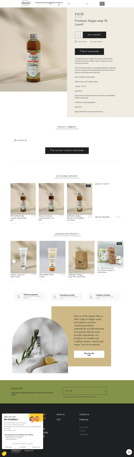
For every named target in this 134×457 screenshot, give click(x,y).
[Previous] (14, 261)
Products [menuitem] (48, 3)
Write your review (90, 51)
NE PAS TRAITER (102, 217)
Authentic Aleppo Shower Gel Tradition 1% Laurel (75, 218)
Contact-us (84, 414)
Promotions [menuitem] (39, 3)
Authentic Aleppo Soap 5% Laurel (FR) (76, 275)
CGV (59, 419)
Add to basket (94, 34)
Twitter (82, 431)
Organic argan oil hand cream (17, 275)
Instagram (83, 434)
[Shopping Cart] (129, 452)
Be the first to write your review (68, 150)
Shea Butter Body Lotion (46, 275)
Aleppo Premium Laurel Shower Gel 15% (46, 218)
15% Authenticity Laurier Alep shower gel (18, 218)
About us (61, 414)
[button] (81, 42)
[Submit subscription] (104, 391)
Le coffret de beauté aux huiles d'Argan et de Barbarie (105, 270)
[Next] (120, 261)
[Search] (102, 4)
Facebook (83, 427)
